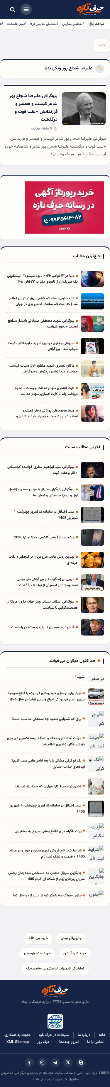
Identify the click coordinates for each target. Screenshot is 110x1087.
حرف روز (43, 1042)
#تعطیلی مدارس (73, 24)
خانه (102, 45)
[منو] (26, 9)
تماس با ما (95, 1042)
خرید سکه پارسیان (37, 953)
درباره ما (84, 1035)
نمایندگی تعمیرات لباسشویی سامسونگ (55, 969)
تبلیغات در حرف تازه (54, 1035)
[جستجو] (12, 9)
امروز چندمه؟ (68, 1042)
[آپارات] (81, 1062)
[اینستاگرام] (42, 1062)
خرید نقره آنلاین (74, 953)
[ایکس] (68, 1062)
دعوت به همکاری (17, 1035)
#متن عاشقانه (16, 24)
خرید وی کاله (38, 938)
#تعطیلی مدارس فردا (44, 24)
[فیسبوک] (29, 1062)
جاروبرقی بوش (71, 938)
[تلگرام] (55, 1062)
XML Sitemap (17, 1042)
